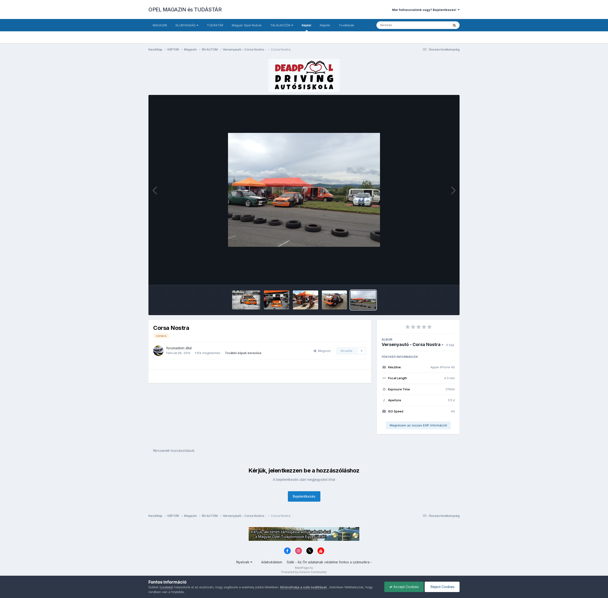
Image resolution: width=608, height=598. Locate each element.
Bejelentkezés (304, 496)
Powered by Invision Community (304, 572)
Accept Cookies (406, 587)
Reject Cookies (442, 587)
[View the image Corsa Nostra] (246, 299)
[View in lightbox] (304, 190)
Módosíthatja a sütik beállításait (303, 587)
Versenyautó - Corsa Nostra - (412, 344)
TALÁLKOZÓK (280, 25)
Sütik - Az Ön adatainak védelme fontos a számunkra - (329, 562)
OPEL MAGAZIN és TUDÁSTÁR (185, 9)
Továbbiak (346, 25)
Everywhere (434, 25)
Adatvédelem (271, 562)
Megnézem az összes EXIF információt (418, 425)
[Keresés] (454, 25)
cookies (166, 587)
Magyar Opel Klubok (247, 25)
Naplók (325, 25)
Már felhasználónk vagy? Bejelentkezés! (425, 10)
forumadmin (175, 348)
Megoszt (323, 351)
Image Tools (439, 276)
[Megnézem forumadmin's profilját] (158, 351)
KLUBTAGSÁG (186, 25)
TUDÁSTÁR (215, 25)
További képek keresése (243, 353)
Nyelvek (243, 562)
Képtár (306, 25)
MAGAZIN (160, 25)
